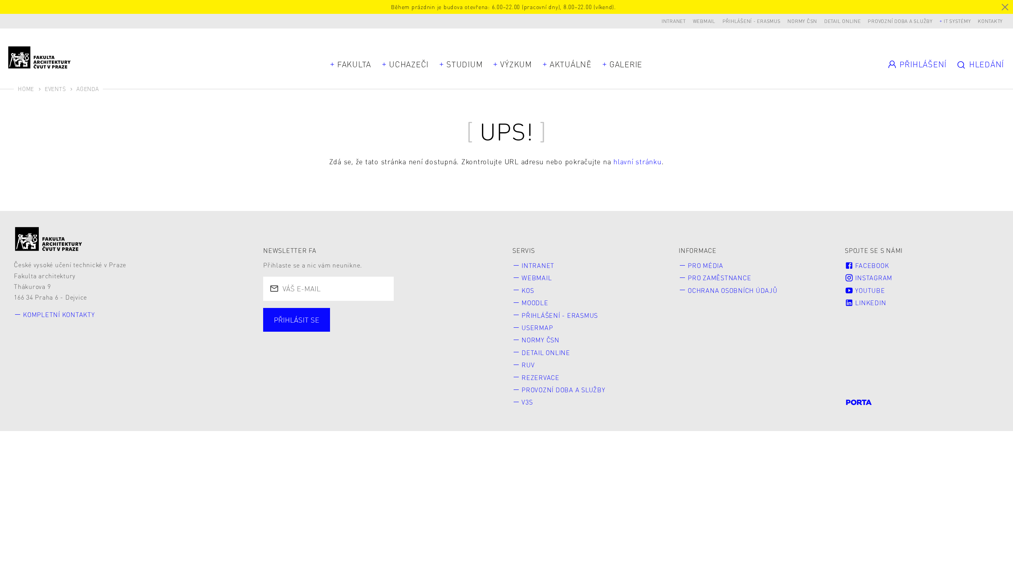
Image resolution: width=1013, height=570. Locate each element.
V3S (527, 402)
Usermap (537, 327)
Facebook (871, 265)
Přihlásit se (296, 319)
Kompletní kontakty (59, 314)
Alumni (404, 329)
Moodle (535, 302)
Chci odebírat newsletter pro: (326, 315)
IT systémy (957, 21)
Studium (464, 64)
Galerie (625, 64)
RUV (528, 365)
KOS (528, 290)
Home (26, 88)
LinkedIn (870, 302)
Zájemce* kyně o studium (319, 343)
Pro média (705, 265)
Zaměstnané (349, 329)
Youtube (869, 290)
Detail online (842, 21)
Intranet (674, 21)
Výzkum (516, 64)
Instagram (873, 278)
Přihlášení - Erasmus (752, 21)
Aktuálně (571, 64)
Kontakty (990, 21)
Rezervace (541, 377)
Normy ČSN (802, 21)
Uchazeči (409, 64)
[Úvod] (48, 239)
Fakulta (354, 64)
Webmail (704, 21)
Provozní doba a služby (900, 21)
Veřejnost (454, 329)
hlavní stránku (637, 161)
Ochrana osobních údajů (733, 290)
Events (55, 88)
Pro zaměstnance (719, 278)
